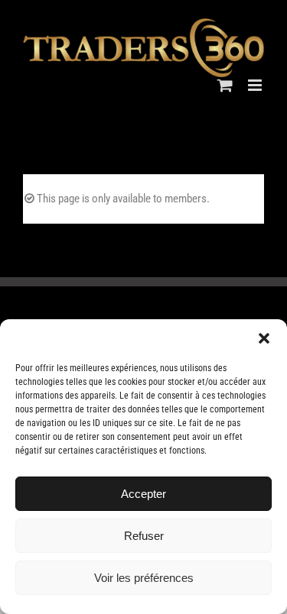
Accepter (143, 493)
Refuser (144, 535)
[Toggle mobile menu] (256, 85)
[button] (264, 338)
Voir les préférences (144, 577)
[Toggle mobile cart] (225, 85)
